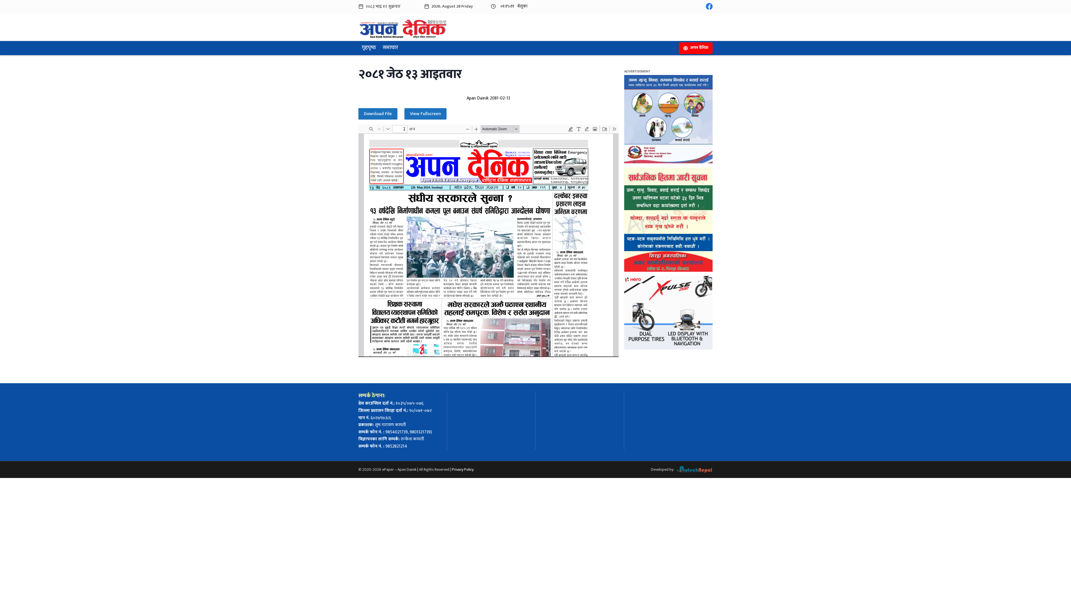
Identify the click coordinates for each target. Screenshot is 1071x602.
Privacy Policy (463, 469)
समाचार (390, 48)
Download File (378, 114)
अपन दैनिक (699, 48)
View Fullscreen (425, 114)
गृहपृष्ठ (369, 48)
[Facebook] (709, 6)
